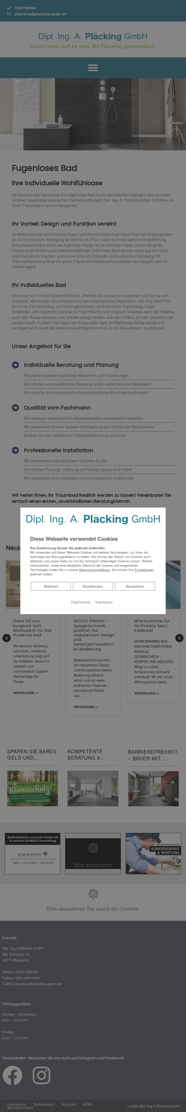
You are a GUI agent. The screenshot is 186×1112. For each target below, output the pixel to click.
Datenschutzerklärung (94, 569)
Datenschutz (81, 601)
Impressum (104, 601)
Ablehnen (51, 586)
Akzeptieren (135, 586)
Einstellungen (93, 586)
